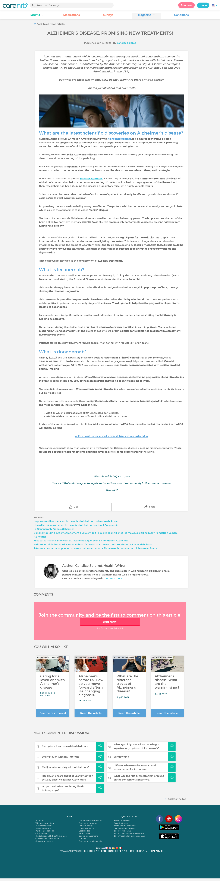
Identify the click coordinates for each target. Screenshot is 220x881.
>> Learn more (114, 578)
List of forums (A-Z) (122, 831)
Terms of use (84, 833)
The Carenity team (43, 826)
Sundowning (121, 756)
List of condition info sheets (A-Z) (129, 833)
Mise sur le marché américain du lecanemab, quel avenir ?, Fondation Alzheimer (81, 540)
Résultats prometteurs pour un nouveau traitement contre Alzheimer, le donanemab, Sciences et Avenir (95, 548)
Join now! (186, 5)
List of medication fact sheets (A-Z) (129, 836)
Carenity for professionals (90, 841)
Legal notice (84, 831)
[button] (36, 16)
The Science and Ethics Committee (51, 836)
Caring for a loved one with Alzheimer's (65, 746)
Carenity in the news (88, 823)
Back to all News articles (51, 23)
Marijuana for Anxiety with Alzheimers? (65, 767)
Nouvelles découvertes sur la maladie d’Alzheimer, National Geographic (76, 525)
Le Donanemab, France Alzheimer (54, 528)
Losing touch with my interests (60, 756)
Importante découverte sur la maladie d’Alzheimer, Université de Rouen (76, 521)
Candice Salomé (126, 42)
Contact (82, 838)
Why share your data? (44, 823)
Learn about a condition (125, 826)
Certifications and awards (90, 820)
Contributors (41, 833)
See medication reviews (124, 828)
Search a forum (121, 823)
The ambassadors (43, 828)
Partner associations (44, 831)
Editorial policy (85, 826)
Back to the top (176, 798)
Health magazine (121, 820)
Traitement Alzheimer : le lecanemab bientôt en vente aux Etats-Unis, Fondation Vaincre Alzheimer (93, 544)
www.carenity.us (69, 851)
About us (39, 820)
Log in (203, 5)
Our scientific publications (47, 838)
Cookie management (88, 836)
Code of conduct (86, 828)
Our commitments (44, 841)
